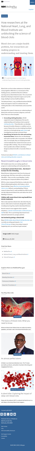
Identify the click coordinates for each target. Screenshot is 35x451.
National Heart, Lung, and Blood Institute (15, 254)
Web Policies (4, 426)
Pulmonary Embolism (8, 281)
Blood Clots (4, 16)
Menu (32, 2)
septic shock (23, 130)
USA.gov (22, 445)
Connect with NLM (6, 410)
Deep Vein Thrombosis (8, 285)
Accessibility (4, 436)
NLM (11, 445)
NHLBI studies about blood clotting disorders (17, 220)
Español (31, 9)
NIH (15, 445)
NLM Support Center (6, 434)
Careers (3, 438)
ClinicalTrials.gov (8, 257)
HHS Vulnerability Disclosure (8, 430)
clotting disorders (9, 124)
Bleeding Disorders (7, 277)
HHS (18, 445)
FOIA (2, 428)
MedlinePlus (7, 251)
